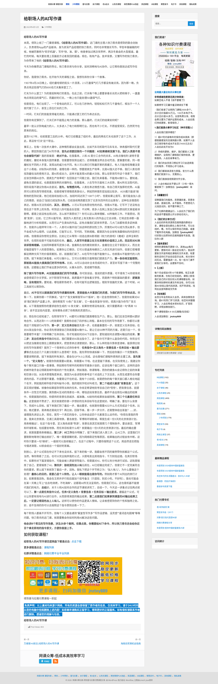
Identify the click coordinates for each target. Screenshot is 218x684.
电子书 (160, 429)
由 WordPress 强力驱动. (115, 680)
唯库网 (160, 403)
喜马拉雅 (160, 408)
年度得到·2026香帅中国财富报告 (170, 465)
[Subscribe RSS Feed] (55, 661)
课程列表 (49, 547)
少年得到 (48, 27)
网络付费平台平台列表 (56, 553)
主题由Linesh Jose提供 (143, 680)
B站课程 (160, 377)
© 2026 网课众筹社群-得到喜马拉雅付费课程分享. (86, 680)
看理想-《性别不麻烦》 (167, 481)
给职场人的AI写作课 (43, 18)
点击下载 (76, 541)
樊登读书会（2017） (165, 512)
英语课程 (160, 445)
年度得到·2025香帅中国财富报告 (170, 470)
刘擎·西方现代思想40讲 (167, 517)
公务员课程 (161, 393)
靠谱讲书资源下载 (164, 486)
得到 (159, 413)
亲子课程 (160, 387)
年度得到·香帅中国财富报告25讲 (170, 527)
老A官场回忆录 (163, 507)
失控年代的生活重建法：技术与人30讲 (173, 476)
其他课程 (160, 398)
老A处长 (160, 439)
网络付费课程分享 (164, 522)
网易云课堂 (161, 434)
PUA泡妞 (160, 382)
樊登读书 (160, 424)
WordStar (129, 680)
